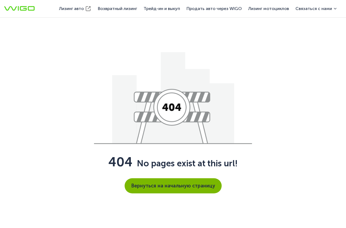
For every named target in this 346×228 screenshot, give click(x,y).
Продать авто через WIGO (214, 8)
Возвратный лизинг (117, 8)
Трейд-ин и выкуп (162, 8)
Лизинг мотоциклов (268, 8)
